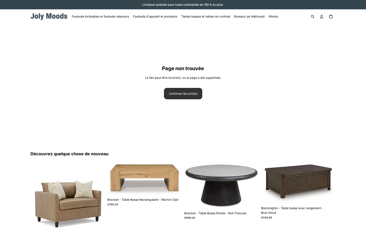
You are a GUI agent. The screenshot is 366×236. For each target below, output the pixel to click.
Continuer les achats (183, 93)
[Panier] (331, 16)
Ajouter (255, 202)
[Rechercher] (312, 16)
